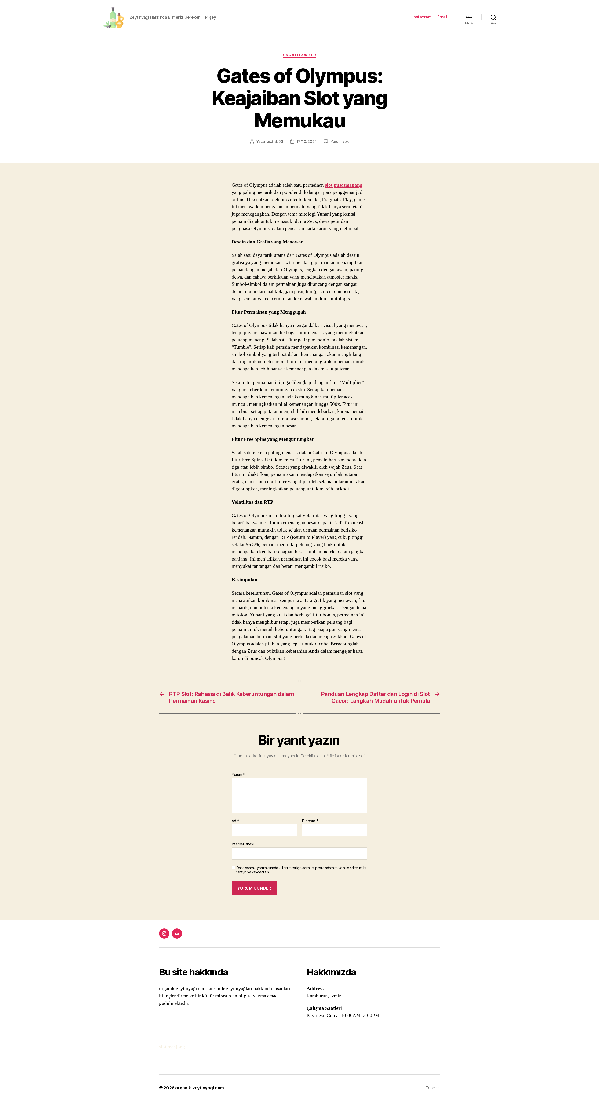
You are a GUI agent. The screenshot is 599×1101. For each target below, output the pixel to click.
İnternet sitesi (243, 844)
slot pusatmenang (343, 185)
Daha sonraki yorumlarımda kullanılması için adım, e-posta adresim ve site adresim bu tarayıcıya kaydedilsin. (301, 870)
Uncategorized (299, 55)
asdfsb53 (275, 141)
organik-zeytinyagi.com (199, 1087)
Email (442, 16)
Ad (235, 821)
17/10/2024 (306, 141)
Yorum (238, 775)
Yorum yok (339, 141)
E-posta (310, 821)
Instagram (422, 16)
